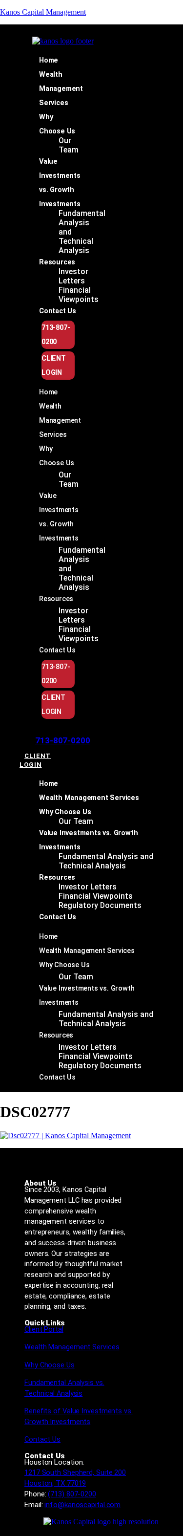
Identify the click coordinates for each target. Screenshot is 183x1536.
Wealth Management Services (61, 88)
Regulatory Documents (100, 905)
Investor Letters (73, 276)
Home (48, 60)
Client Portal (43, 1329)
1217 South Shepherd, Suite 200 (75, 1472)
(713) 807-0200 (72, 1494)
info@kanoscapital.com (82, 1504)
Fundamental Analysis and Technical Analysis (106, 861)
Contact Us (57, 311)
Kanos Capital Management (43, 12)
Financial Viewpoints (79, 294)
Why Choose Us (65, 812)
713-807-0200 (62, 740)
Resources (57, 262)
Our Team (69, 145)
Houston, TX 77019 (55, 1483)
